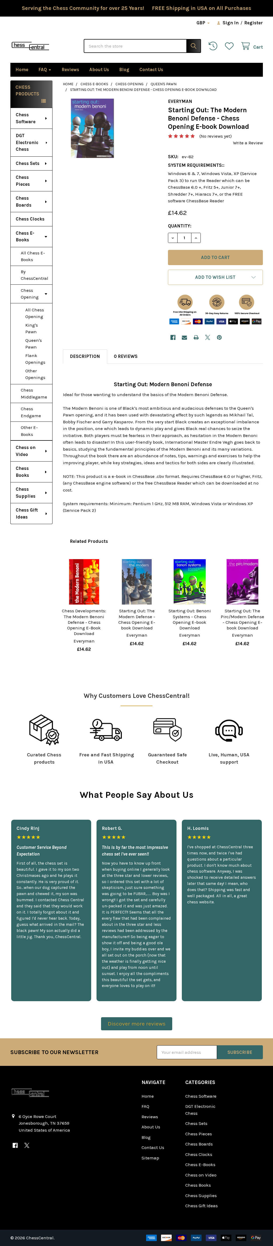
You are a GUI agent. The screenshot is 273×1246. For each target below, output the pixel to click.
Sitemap (150, 1157)
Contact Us (151, 69)
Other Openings (35, 374)
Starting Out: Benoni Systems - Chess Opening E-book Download (189, 619)
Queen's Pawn (33, 344)
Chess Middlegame (34, 393)
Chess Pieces (23, 181)
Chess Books (22, 472)
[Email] (184, 337)
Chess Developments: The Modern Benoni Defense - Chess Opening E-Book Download (84, 622)
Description (85, 356)
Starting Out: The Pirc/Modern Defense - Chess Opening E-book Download (242, 619)
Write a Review (248, 142)
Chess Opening (30, 294)
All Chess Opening (34, 313)
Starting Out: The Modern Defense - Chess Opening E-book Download (136, 619)
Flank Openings (35, 359)
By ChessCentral (34, 275)
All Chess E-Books (33, 256)
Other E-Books (29, 431)
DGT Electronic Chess (27, 142)
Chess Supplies (25, 492)
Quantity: (179, 226)
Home (21, 69)
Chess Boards (23, 201)
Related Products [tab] (89, 541)
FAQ (42, 69)
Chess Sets (27, 163)
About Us (99, 69)
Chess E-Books (25, 236)
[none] (92, 128)
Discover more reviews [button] (137, 1023)
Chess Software (25, 118)
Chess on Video (25, 451)
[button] (215, 277)
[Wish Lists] (230, 46)
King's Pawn (31, 328)
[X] (207, 337)
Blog (124, 69)
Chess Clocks (30, 219)
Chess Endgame (31, 412)
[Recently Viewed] (214, 46)
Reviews (70, 69)
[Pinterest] (219, 337)
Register (253, 22)
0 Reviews (126, 356)
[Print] (196, 337)
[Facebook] (173, 337)
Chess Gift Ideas (27, 513)
